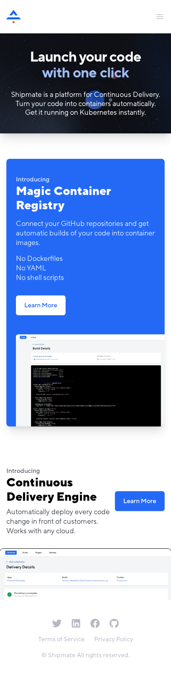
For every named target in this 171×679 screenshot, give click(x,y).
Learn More (40, 305)
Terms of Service (61, 639)
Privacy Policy (113, 639)
